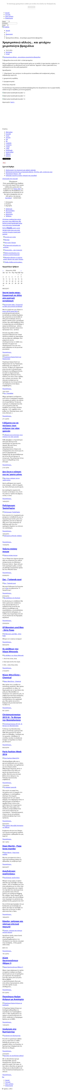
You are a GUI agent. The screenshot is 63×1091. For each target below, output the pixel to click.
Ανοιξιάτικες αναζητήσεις (8, 872)
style (18, 230)
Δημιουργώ (9, 34)
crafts (7, 148)
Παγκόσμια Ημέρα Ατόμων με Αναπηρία (13, 998)
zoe (7, 139)
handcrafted (9, 152)
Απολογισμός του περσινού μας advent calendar (21, 170)
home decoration (7, 225)
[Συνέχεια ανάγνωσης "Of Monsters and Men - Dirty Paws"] (13, 636)
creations (9, 145)
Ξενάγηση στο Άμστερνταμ (9, 1030)
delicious (15, 221)
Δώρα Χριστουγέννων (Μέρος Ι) (10, 960)
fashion (4, 223)
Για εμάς (7, 14)
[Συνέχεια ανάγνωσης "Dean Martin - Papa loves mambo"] (13, 854)
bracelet (8, 134)
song (8, 230)
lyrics (4, 228)
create (8, 147)
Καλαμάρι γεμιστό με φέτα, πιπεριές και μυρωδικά (21, 175)
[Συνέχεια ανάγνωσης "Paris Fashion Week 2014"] (10, 758)
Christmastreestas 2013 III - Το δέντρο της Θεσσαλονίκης (11, 717)
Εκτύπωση (9, 52)
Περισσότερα (31, 9)
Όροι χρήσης (9, 16)
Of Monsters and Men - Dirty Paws (13, 628)
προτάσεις (8, 198)
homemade (16, 225)
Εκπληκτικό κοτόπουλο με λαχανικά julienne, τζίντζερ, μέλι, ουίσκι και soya (29, 172)
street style (13, 230)
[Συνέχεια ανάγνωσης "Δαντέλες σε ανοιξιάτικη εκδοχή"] (13, 1056)
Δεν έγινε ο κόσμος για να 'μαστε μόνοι (12, 473)
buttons (8, 156)
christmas (5, 219)
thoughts (10, 232)
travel (15, 232)
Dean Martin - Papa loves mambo (11, 847)
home (20, 223)
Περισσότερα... (7, 352)
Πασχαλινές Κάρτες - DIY (13, 174)
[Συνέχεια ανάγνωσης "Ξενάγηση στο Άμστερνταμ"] (11, 1036)
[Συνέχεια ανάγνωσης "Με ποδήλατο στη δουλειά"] (11, 598)
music (9, 227)
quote (18, 228)
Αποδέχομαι (31, 7)
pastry (15, 228)
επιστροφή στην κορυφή (10, 179)
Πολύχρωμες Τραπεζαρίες (8, 506)
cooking (11, 219)
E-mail (8, 54)
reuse (7, 136)
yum (18, 232)
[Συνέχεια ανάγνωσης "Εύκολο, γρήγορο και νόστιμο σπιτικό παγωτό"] (13, 932)
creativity (8, 143)
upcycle (8, 137)
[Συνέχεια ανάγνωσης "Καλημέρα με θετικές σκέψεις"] (12, 536)
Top (3, 1077)
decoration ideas (7, 221)
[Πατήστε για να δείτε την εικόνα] (21, 57)
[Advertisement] (16, 116)
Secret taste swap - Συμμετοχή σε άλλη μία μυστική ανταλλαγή (12, 296)
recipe (4, 230)
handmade (9, 150)
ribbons (8, 154)
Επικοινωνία (9, 18)
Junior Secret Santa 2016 (10, 311)
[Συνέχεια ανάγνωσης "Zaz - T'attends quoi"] (9, 583)
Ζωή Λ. (12, 102)
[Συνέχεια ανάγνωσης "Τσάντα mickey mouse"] (9, 555)
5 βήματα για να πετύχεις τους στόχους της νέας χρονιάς (11, 426)
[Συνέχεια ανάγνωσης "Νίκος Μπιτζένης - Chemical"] (11, 681)
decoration (17, 219)
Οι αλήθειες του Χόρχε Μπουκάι (10, 650)
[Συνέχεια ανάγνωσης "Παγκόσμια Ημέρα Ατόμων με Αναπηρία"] (13, 1005)
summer (5, 232)
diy (7, 141)
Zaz (7, 588)
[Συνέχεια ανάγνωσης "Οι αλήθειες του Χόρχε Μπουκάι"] (13, 655)
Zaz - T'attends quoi (11, 579)
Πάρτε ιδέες (17, 189)
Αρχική (7, 13)
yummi (4, 234)
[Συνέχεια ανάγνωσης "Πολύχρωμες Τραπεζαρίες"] (11, 512)
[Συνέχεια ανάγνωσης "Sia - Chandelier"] (7, 393)
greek (9, 223)
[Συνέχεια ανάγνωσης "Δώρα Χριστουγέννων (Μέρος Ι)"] (12, 967)
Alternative (9, 132)
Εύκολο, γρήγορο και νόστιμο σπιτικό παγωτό (12, 924)
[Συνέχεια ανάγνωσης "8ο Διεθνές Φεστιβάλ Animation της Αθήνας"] (13, 827)
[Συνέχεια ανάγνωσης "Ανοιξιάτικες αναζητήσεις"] (11, 878)
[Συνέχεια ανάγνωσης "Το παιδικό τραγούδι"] (9, 787)
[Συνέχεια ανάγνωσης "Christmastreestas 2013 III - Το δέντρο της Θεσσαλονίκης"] (13, 726)
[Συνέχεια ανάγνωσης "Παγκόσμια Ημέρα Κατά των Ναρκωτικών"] (13, 359)
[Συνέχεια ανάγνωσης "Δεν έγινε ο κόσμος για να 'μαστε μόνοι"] (13, 480)
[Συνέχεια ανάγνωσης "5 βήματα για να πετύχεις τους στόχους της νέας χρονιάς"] (13, 437)
